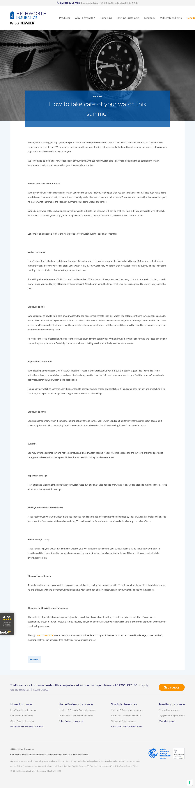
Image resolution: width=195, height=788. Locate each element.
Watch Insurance (166, 721)
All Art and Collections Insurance (126, 726)
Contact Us (15, 754)
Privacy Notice (54, 754)
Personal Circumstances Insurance (26, 726)
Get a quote (171, 687)
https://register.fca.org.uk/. (77, 766)
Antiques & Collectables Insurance (127, 710)
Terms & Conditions (80, 754)
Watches (97, 96)
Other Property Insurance (22, 721)
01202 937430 (127, 685)
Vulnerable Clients (171, 17)
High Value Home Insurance (23, 710)
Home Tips (105, 17)
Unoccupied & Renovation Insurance (76, 715)
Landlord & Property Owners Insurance (77, 710)
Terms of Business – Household (33, 754)
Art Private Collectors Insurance (126, 715)
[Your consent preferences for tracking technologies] (190, 783)
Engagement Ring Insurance (171, 715)
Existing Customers (128, 17)
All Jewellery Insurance (169, 710)
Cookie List (66, 754)
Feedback (149, 17)
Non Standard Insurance (21, 715)
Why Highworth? (85, 17)
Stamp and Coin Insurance (123, 721)
